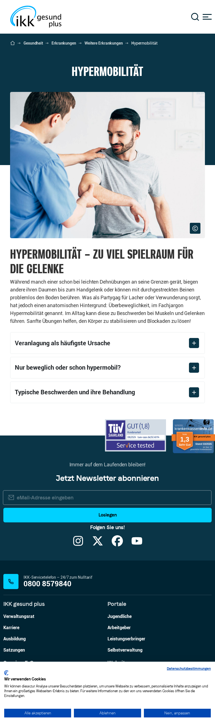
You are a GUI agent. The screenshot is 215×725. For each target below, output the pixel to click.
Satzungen (14, 650)
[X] (97, 544)
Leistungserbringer (126, 638)
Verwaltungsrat (18, 616)
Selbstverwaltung (125, 650)
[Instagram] (78, 544)
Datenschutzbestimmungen (189, 669)
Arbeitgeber (119, 627)
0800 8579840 (47, 584)
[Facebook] (117, 544)
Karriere (11, 627)
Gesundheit (33, 43)
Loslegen (108, 515)
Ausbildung (14, 638)
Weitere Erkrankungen (104, 43)
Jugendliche (120, 616)
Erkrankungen (64, 43)
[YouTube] (136, 544)
